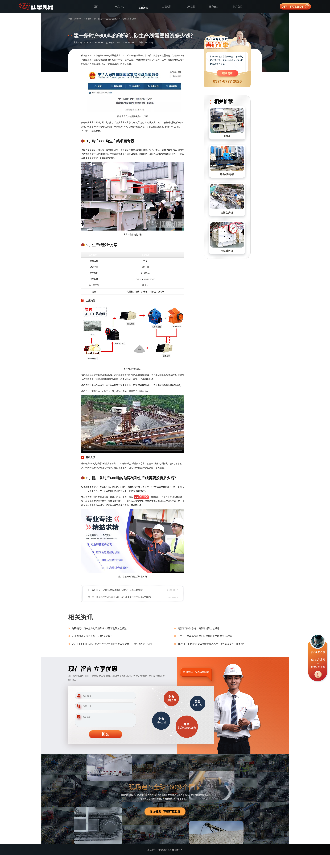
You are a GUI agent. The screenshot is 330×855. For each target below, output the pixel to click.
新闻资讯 (143, 8)
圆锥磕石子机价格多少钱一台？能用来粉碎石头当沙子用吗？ (124, 597)
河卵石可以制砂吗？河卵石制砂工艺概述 (198, 628)
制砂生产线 (227, 212)
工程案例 (166, 6)
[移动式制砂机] (227, 158)
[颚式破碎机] (227, 235)
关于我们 (190, 6)
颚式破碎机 (227, 250)
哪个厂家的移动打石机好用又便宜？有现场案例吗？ (120, 589)
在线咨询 (227, 73)
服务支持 (213, 6)
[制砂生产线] (227, 196)
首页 (96, 6)
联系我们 (237, 6)
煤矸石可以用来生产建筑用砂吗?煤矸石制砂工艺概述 (99, 628)
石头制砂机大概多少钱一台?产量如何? (92, 636)
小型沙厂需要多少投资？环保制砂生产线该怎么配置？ (205, 636)
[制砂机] (227, 120)
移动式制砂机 (227, 174)
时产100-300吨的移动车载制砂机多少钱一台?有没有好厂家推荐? (211, 643)
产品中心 (119, 6)
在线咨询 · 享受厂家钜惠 (165, 811)
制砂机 (227, 136)
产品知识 (87, 19)
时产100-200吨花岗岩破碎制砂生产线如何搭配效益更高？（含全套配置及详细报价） (114, 643)
